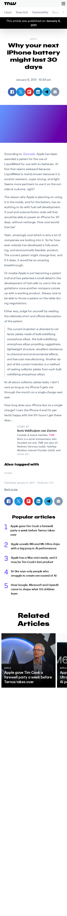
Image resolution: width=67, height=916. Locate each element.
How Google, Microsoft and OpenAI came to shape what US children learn (35, 589)
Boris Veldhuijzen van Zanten (37, 430)
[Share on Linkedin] (38, 501)
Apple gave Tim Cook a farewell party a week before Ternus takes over (32, 530)
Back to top (11, 489)
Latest (8, 12)
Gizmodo (29, 154)
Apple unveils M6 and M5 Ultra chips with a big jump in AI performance (35, 546)
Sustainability (40, 12)
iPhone (8, 473)
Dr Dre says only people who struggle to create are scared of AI (33, 573)
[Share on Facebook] (8, 501)
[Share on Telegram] (48, 501)
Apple (33, 39)
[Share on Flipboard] (28, 501)
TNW (51, 434)
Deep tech (22, 12)
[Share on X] (18, 501)
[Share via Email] (58, 501)
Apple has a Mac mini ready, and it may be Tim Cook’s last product (34, 559)
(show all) (23, 453)
